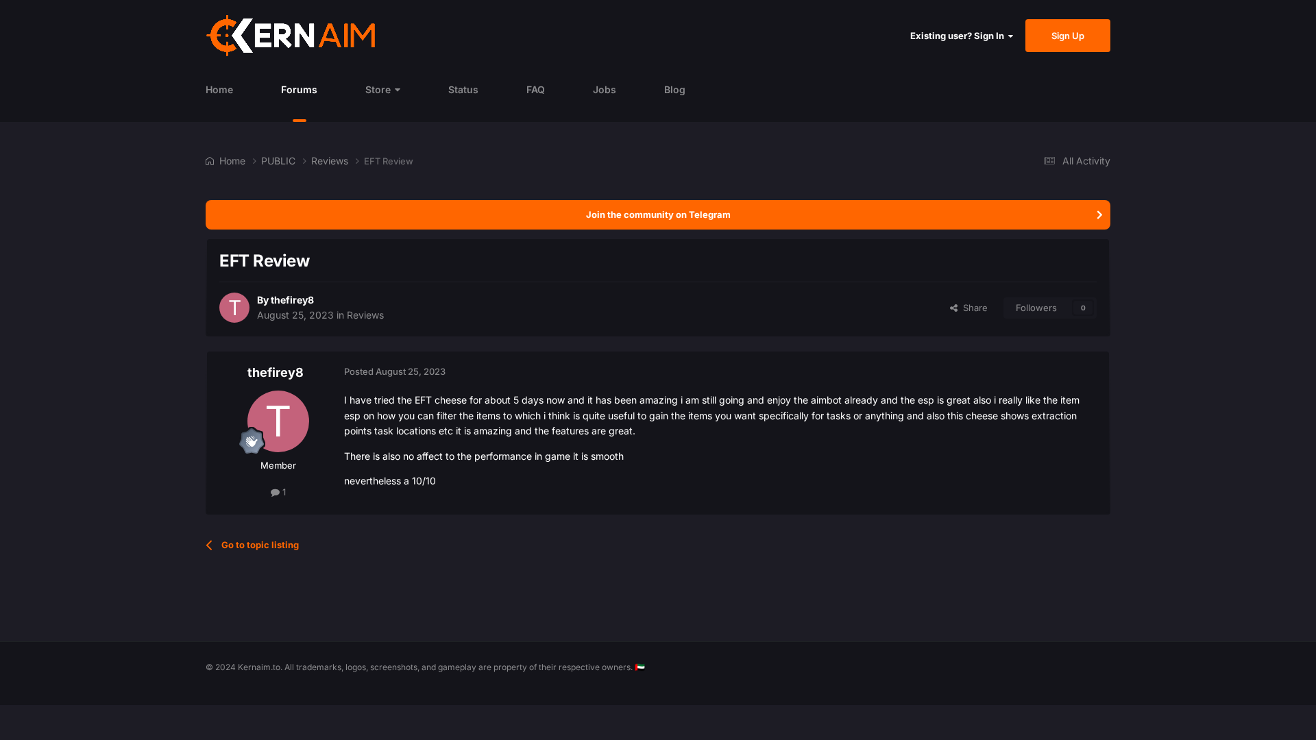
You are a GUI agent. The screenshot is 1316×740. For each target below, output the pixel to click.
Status (463, 89)
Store (378, 89)
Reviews (365, 315)
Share (973, 307)
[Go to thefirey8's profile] (234, 308)
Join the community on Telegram (658, 214)
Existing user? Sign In (959, 35)
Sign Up (1067, 35)
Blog (674, 89)
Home (219, 89)
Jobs (604, 89)
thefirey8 (292, 300)
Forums (299, 89)
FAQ (535, 89)
